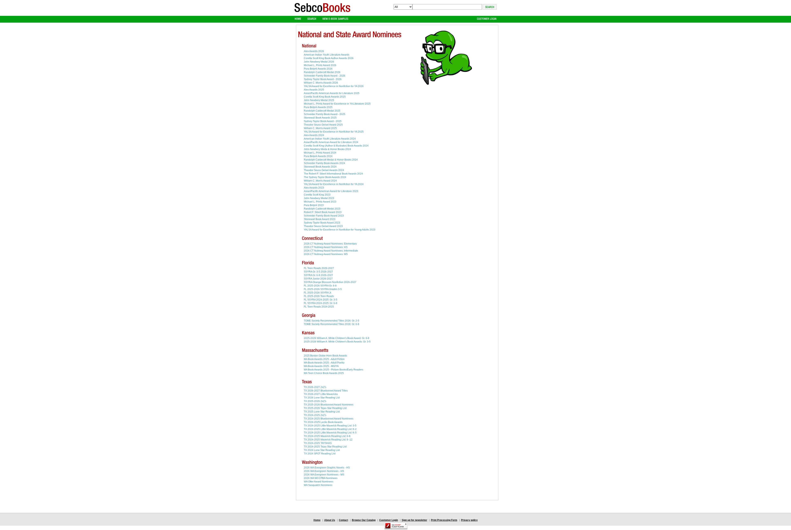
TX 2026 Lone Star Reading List (322, 397)
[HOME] (298, 18)
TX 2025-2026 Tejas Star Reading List (325, 408)
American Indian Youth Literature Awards (326, 54)
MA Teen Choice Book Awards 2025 (324, 373)
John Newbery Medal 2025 (319, 100)
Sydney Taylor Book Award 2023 (322, 222)
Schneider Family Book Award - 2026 (324, 75)
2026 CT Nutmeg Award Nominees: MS (326, 254)
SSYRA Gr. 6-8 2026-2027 (318, 275)
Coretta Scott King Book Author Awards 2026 (328, 58)
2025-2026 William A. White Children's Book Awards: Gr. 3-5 (337, 341)
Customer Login (388, 520)
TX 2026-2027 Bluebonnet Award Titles (326, 390)
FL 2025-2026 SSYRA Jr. (318, 292)
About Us (329, 520)
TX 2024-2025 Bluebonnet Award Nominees (328, 418)
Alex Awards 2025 (314, 89)
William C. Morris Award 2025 (320, 128)
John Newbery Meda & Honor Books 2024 (327, 149)
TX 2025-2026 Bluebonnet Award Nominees (328, 404)
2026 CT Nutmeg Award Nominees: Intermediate (331, 250)
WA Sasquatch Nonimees (318, 485)
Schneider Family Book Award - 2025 (324, 114)
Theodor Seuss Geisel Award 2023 (323, 226)
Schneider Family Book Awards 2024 (324, 163)
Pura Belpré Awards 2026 (318, 68)
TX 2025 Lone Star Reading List (322, 411)
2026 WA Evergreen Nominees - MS (324, 474)
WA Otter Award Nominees (318, 481)
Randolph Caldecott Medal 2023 (322, 208)
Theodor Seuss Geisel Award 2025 (323, 124)
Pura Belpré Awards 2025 (318, 107)
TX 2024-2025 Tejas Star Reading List (325, 446)
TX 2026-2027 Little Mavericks (321, 394)
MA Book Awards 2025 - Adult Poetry (324, 362)
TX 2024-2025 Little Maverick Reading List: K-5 (330, 432)
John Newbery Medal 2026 (319, 61)
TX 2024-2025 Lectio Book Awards (323, 422)
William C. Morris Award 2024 (320, 180)
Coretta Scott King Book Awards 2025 (325, 96)
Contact (343, 520)
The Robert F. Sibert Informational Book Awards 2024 (333, 173)
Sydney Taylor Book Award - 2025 (323, 121)
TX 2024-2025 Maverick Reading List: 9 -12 (328, 439)
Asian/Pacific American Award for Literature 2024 (331, 142)
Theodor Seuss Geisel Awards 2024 (324, 170)
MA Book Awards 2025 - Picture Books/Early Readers (333, 369)
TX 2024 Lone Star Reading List (322, 450)
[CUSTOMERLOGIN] (486, 18)
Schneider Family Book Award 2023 (324, 215)
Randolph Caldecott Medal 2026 (322, 72)
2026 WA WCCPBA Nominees (320, 478)
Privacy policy (469, 520)
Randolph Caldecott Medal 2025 (322, 110)
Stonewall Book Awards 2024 (320, 166)
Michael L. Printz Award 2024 (320, 152)
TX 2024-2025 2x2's (315, 415)
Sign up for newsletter (414, 520)
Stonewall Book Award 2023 (319, 219)
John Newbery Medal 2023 (319, 198)
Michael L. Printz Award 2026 (320, 65)
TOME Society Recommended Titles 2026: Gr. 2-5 (331, 320)
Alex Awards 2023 (314, 187)
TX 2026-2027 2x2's (315, 387)
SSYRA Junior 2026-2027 (318, 278)
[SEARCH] (311, 18)
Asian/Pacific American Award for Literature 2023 (331, 191)
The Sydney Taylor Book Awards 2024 (325, 177)
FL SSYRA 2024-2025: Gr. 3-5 (320, 299)
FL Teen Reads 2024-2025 (319, 306)
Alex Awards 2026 (314, 51)
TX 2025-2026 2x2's (315, 401)
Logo (322, 11)
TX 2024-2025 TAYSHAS (318, 443)
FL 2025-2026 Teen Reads (319, 296)
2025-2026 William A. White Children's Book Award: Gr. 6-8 (336, 338)
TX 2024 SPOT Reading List (319, 453)
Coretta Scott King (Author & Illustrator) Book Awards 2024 (336, 145)
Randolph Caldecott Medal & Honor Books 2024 (331, 159)
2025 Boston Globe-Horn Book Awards (325, 355)
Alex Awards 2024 (314, 135)
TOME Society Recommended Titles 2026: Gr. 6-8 (331, 324)
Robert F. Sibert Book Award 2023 (323, 212)
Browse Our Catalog (364, 520)
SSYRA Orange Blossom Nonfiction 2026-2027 (330, 282)
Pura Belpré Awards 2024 (318, 156)
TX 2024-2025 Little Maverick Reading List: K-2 (330, 429)
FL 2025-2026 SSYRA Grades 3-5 (323, 289)
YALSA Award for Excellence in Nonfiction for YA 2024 (334, 184)
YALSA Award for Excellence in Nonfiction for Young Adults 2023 (339, 229)
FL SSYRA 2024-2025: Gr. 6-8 (320, 303)
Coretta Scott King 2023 (317, 194)
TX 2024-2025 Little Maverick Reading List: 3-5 (330, 425)
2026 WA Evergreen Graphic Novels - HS (327, 467)
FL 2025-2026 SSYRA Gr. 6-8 (320, 285)
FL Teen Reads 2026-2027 (319, 268)
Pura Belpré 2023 (314, 205)
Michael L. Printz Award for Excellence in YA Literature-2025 (337, 103)
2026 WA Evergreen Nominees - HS (324, 471)
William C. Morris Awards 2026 (321, 82)
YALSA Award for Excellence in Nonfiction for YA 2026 (334, 86)
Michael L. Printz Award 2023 (320, 201)
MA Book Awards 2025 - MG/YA (321, 366)
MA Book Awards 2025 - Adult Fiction (324, 359)
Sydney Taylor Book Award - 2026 (323, 79)
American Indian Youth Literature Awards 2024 (330, 138)
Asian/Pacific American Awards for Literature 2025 (331, 93)
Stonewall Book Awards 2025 (320, 117)
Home (317, 520)
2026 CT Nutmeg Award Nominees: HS (326, 247)
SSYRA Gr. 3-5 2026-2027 (318, 271)
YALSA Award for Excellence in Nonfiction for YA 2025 (334, 131)
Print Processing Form (444, 520)
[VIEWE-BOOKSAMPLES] (335, 18)
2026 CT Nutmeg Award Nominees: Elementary (330, 243)
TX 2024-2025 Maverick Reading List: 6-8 (327, 436)
